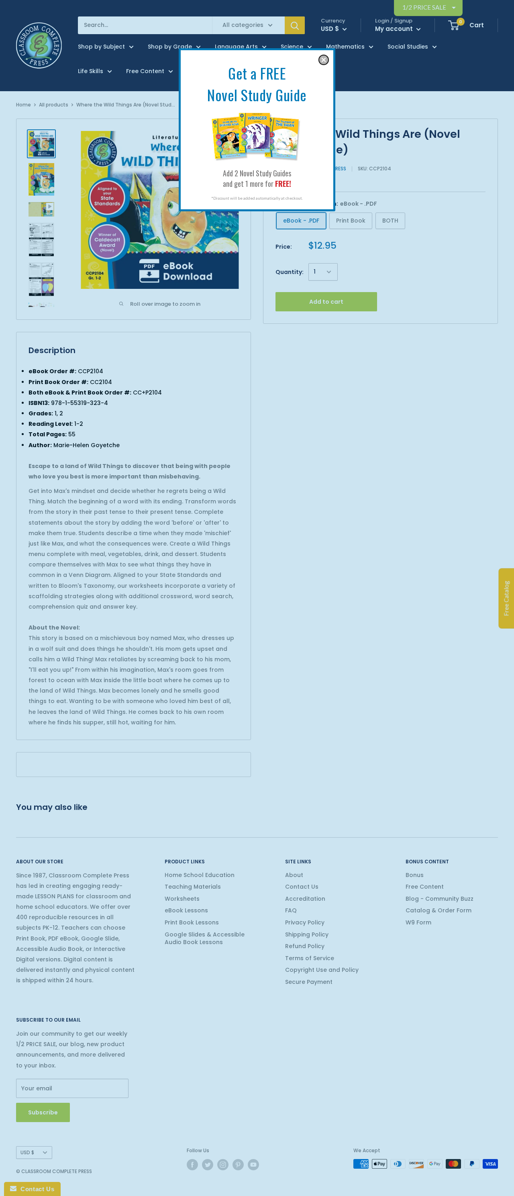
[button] (323, 60)
